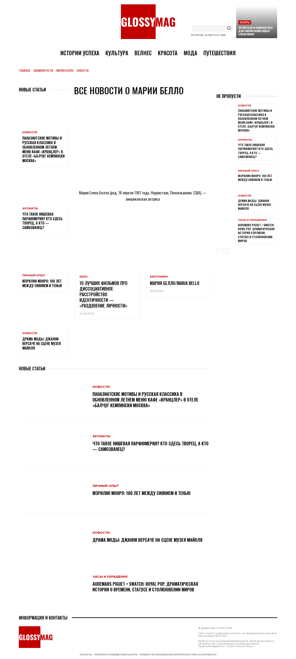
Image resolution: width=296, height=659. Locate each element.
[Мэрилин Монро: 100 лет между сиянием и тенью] (44, 255)
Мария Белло (64, 70)
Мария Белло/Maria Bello (174, 283)
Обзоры (244, 22)
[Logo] (148, 21)
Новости (29, 132)
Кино (84, 276)
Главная (24, 70)
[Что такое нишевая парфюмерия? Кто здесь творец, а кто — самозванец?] (44, 188)
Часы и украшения (110, 577)
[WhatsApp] (135, 218)
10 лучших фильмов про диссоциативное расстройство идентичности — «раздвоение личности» (103, 294)
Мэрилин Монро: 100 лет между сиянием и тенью (42, 283)
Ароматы (30, 208)
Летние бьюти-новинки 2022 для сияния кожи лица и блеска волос (255, 31)
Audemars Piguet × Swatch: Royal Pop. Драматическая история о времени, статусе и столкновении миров (145, 587)
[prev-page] (219, 251)
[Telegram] (121, 218)
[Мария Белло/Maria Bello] (177, 250)
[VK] (149, 218)
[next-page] (226, 251)
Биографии (159, 276)
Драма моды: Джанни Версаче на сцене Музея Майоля (41, 343)
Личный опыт (33, 275)
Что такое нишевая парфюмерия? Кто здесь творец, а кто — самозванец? (42, 221)
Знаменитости (43, 70)
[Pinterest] (164, 218)
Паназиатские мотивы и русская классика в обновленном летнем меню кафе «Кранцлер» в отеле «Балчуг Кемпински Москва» (43, 149)
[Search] (229, 28)
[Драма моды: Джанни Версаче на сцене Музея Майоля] (44, 313)
